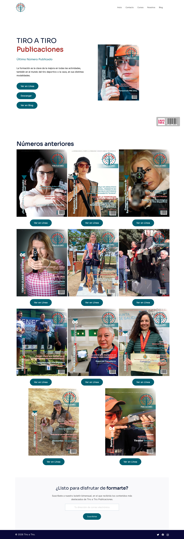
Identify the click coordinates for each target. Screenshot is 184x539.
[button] (27, 86)
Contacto (130, 7)
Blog (161, 7)
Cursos (140, 7)
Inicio (119, 7)
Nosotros (151, 7)
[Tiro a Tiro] (20, 7)
